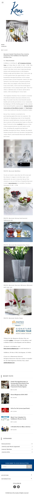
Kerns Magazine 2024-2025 (19, 394)
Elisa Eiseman (10, 60)
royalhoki (20, 124)
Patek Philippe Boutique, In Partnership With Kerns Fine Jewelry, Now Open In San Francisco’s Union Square (20, 384)
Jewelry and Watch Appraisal (17, 446)
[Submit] (29, 467)
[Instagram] (18, 486)
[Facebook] (14, 486)
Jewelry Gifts (17, 452)
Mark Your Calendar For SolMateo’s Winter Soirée (18, 418)
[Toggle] (2, 3)
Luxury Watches (17, 449)
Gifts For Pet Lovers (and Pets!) (20, 408)
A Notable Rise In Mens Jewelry (20, 426)
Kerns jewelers (17, 443)
